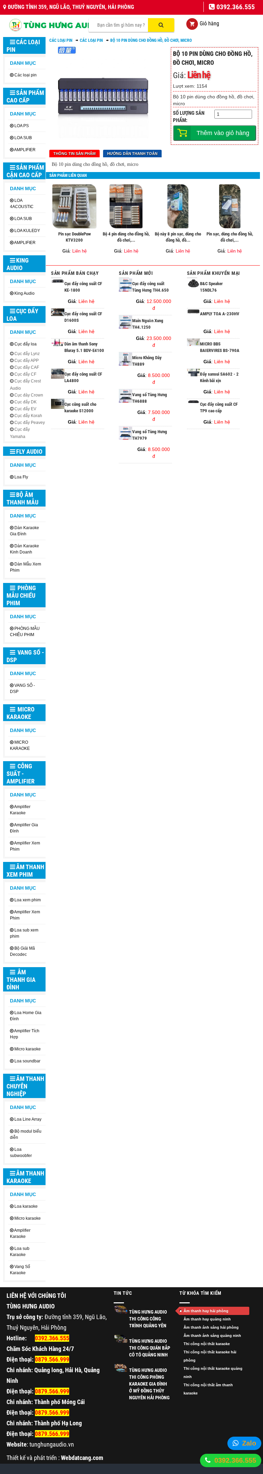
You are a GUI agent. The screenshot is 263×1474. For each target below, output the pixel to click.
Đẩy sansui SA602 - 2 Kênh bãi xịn (219, 377)
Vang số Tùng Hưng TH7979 (149, 435)
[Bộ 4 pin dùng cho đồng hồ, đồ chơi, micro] (126, 206)
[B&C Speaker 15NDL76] (193, 286)
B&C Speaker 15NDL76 (211, 287)
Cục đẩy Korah (28, 415)
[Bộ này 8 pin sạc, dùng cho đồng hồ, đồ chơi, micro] (178, 206)
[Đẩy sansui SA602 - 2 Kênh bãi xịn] (193, 374)
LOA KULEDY (27, 230)
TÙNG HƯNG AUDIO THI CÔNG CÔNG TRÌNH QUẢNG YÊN (148, 1318)
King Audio (18, 264)
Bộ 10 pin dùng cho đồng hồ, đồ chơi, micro (151, 40)
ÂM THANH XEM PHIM (25, 870)
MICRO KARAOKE (21, 713)
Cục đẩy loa (22, 314)
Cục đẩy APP (26, 360)
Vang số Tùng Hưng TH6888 (149, 398)
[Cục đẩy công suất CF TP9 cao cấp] (193, 402)
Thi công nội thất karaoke (207, 1344)
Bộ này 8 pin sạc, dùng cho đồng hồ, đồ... (178, 237)
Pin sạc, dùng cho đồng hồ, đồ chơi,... (229, 237)
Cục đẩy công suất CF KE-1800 (83, 287)
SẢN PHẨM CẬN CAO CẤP (25, 171)
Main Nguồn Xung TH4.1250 (147, 324)
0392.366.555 (235, 1460)
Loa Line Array (27, 1119)
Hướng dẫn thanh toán (132, 153)
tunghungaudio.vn (51, 1444)
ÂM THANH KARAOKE (25, 1177)
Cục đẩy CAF (26, 367)
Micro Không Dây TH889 (147, 361)
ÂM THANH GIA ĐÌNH (21, 980)
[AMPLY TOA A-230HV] (193, 312)
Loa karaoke (26, 1206)
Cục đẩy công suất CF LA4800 (83, 377)
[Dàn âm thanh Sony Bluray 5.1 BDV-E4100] (57, 345)
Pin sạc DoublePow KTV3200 (74, 237)
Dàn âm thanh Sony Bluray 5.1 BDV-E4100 (84, 347)
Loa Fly (21, 477)
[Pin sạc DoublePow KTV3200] (74, 206)
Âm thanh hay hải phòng (206, 1311)
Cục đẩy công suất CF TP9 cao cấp (219, 407)
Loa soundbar (27, 1061)
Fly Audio (29, 451)
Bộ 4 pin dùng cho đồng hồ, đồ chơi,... (126, 237)
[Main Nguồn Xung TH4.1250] (125, 327)
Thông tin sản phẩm (74, 153)
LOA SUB (23, 137)
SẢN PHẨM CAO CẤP (25, 96)
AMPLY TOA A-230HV (219, 313)
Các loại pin (23, 45)
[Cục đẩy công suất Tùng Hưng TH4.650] (125, 290)
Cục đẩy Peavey (29, 422)
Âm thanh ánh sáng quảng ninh (212, 1335)
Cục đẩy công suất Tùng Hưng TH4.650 (150, 287)
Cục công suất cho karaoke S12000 (80, 407)
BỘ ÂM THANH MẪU (22, 498)
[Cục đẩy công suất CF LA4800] (57, 377)
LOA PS (21, 125)
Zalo (249, 1443)
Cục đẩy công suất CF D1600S (83, 317)
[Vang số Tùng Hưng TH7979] (125, 438)
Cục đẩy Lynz (27, 353)
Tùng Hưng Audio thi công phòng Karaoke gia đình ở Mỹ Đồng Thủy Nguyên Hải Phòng (149, 1383)
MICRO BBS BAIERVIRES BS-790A (219, 347)
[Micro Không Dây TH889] (125, 364)
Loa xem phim (27, 900)
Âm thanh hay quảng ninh (207, 1319)
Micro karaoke (27, 1049)
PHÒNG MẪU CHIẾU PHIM (21, 595)
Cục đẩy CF (25, 374)
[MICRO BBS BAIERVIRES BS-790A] (193, 344)
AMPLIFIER (25, 149)
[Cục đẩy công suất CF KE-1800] (57, 282)
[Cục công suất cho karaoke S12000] (57, 407)
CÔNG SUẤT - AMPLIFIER (21, 774)
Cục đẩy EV (25, 408)
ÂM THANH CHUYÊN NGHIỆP (25, 1086)
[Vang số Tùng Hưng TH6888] (125, 401)
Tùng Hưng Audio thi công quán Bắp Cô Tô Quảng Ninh (149, 1347)
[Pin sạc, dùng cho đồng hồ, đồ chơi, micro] (230, 206)
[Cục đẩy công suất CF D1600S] (57, 314)
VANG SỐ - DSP (25, 656)
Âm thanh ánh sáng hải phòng (211, 1327)
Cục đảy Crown (28, 395)
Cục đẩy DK (25, 402)
